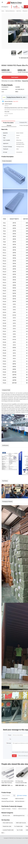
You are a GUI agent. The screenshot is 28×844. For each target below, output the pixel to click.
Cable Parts (18, 11)
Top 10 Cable (20, 830)
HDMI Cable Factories (21, 822)
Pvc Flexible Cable (18, 826)
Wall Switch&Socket (19, 801)
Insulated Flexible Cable (8, 830)
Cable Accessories (19, 798)
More (2, 832)
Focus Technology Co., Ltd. (18, 838)
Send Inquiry (14, 77)
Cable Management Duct (19, 815)
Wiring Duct (25, 11)
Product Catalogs (22, 795)
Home (2, 11)
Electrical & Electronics (10, 11)
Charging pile (4, 798)
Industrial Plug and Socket (7, 801)
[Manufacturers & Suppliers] (14, 2)
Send (14, 755)
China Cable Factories (8, 822)
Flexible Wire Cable (7, 826)
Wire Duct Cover (6, 815)
